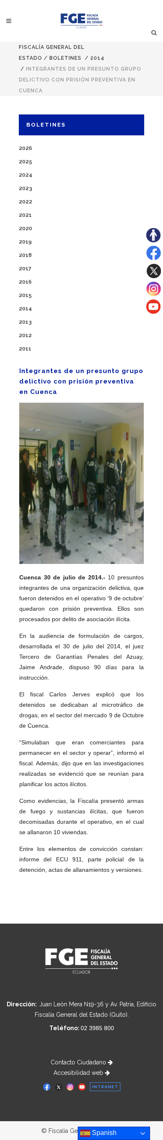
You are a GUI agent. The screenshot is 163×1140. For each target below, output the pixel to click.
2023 (25, 188)
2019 (25, 242)
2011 (25, 348)
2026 (25, 148)
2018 (25, 255)
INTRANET (105, 1086)
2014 (97, 58)
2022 (25, 201)
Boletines (65, 58)
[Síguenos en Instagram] (153, 294)
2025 (25, 161)
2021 (25, 215)
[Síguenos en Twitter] (153, 276)
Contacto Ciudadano (79, 1062)
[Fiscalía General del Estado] (82, 21)
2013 (25, 322)
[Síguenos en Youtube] (153, 311)
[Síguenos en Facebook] (153, 258)
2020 (25, 228)
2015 (25, 295)
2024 (26, 175)
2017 (25, 268)
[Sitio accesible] (153, 240)
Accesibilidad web (79, 1072)
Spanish (103, 1132)
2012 (25, 335)
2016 (25, 282)
